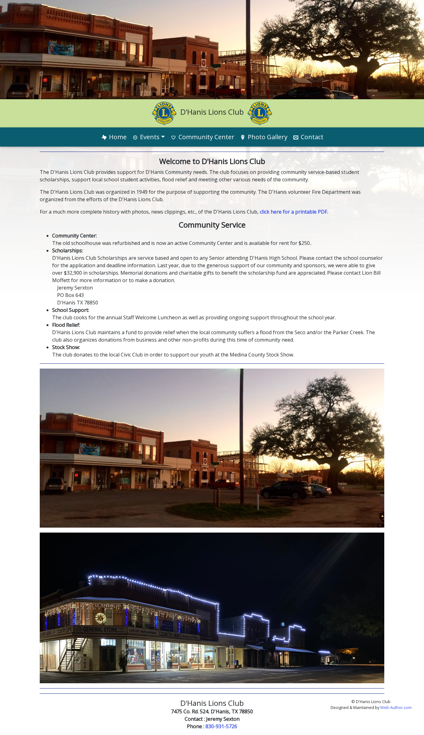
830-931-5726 (221, 726)
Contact (311, 137)
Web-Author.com (396, 707)
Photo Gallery (266, 137)
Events (149, 137)
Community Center (205, 137)
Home (117, 137)
